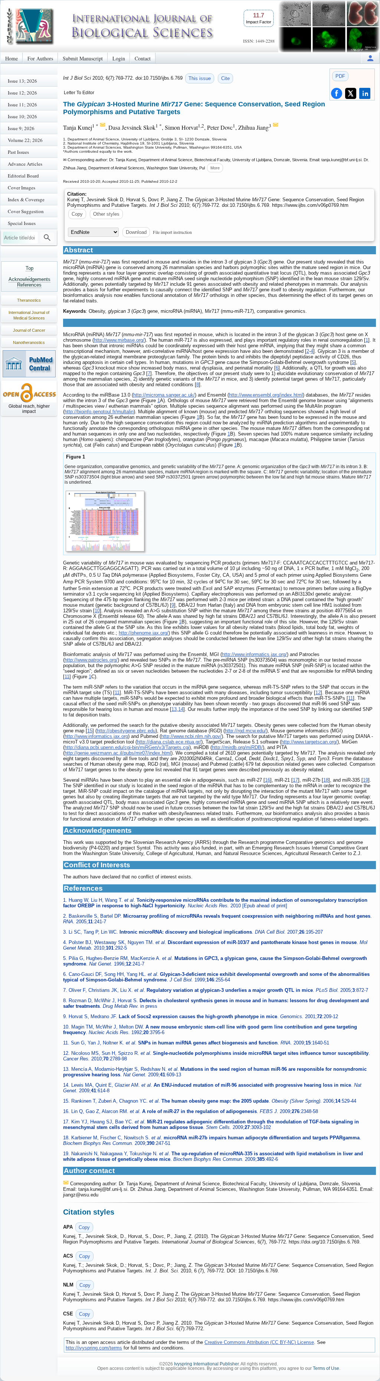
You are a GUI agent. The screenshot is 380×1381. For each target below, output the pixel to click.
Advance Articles (25, 163)
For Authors (40, 58)
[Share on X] (350, 93)
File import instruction (172, 232)
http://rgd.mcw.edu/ (245, 730)
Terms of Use (326, 1368)
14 (180, 709)
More (215, 168)
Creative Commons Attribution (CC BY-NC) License (259, 1342)
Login (118, 58)
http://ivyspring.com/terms (94, 1348)
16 (267, 780)
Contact (143, 58)
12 (318, 692)
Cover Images (21, 187)
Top (29, 268)
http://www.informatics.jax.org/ (254, 654)
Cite (225, 78)
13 (174, 709)
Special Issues (22, 223)
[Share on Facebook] (336, 93)
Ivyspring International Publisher (206, 1364)
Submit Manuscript (83, 58)
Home (11, 58)
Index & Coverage (26, 199)
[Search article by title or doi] (47, 237)
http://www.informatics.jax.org (96, 736)
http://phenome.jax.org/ (143, 633)
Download (136, 232)
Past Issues (18, 152)
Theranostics (29, 300)
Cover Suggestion (26, 211)
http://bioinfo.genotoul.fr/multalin (99, 411)
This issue (200, 78)
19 (365, 780)
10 (97, 610)
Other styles (106, 214)
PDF (340, 76)
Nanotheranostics (29, 342)
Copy (77, 214)
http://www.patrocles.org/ (91, 660)
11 (67, 676)
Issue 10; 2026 (22, 116)
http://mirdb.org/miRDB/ (237, 747)
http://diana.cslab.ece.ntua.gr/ (169, 742)
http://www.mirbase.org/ (119, 340)
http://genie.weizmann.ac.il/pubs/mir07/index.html (118, 753)
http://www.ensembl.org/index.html (266, 395)
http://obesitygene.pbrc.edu (126, 730)
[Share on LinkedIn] (364, 93)
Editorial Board (23, 175)
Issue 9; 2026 (21, 128)
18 (325, 780)
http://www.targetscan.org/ (309, 742)
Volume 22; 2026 (25, 140)
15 (89, 730)
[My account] (370, 58)
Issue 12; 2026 (22, 92)
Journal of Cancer (29, 330)
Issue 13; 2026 (22, 80)
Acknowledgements (29, 279)
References (29, 285)
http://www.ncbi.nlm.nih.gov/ (191, 736)
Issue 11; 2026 (22, 104)
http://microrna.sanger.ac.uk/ (164, 395)
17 (295, 780)
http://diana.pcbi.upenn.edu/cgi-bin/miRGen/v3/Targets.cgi (127, 747)
